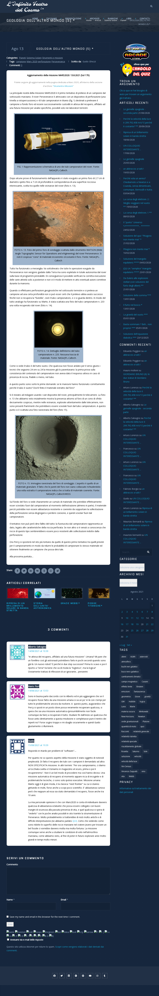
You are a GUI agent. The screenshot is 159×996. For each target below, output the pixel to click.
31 (127, 636)
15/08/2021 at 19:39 (38, 745)
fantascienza (139, 691)
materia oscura (128, 711)
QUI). (75, 820)
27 (142, 630)
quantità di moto (128, 726)
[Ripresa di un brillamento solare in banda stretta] (17, 593)
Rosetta (124, 751)
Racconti (125, 731)
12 (137, 618)
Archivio (94, 18)
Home (35, 18)
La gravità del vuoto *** (135, 314)
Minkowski (143, 711)
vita (123, 776)
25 (132, 630)
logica (142, 701)
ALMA (132, 656)
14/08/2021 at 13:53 (38, 690)
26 (137, 630)
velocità (137, 756)
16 (122, 624)
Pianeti (22, 57)
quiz (142, 726)
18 (132, 624)
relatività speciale (129, 741)
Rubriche (113, 18)
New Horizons (127, 716)
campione (21, 61)
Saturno (135, 751)
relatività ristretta (128, 736)
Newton (141, 716)
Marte (132, 706)
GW (123, 701)
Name (10, 899)
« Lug (122, 644)
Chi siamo (51, 18)
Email (63, 899)
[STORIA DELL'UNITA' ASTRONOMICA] (44, 593)
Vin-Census (126, 766)
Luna (123, 706)
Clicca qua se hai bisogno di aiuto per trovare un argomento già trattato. (136, 94)
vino (143, 771)
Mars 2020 (32, 61)
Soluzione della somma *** (137, 295)
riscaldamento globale (131, 746)
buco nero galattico (130, 671)
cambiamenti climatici (131, 676)
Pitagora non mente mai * (136, 249)
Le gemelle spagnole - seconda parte (137, 408)
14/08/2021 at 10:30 (38, 651)
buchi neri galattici (129, 666)
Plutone (146, 721)
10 (127, 618)
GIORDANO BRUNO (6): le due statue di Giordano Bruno (136, 378)
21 (147, 624)
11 (132, 618)
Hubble (132, 701)
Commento (12, 864)
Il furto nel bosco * (132, 304)
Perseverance (58, 61)
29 (152, 630)
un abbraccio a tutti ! (133, 168)
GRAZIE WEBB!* (70, 603)
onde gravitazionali (129, 721)
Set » (129, 644)
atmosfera (126, 661)
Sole (145, 751)
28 (147, 630)
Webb (131, 776)
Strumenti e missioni (52, 57)
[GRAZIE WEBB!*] (72, 593)
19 (137, 624)
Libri (128, 18)
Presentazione (73, 18)
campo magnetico (129, 681)
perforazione (44, 61)
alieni (123, 656)
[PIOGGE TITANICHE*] (99, 593)
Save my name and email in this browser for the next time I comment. (45, 916)
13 (142, 618)
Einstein (139, 686)
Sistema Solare (34, 57)
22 (152, 624)
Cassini (145, 681)
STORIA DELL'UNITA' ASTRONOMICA (42, 606)
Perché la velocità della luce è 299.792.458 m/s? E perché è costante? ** (137, 122)
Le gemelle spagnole (133, 159)
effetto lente (126, 686)
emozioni (125, 691)
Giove (137, 696)
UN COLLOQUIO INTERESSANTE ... (134, 439)
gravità (147, 696)
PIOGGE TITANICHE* (95, 604)
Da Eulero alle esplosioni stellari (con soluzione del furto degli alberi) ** (136, 282)
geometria (126, 696)
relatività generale (141, 731)
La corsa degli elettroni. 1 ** (137, 212)
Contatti (145, 18)
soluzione (125, 756)
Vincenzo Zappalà (129, 771)
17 (127, 624)
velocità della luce (129, 761)
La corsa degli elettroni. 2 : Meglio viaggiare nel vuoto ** (136, 203)
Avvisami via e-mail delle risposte (26, 939)
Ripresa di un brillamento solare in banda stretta (18, 607)
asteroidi (144, 656)
